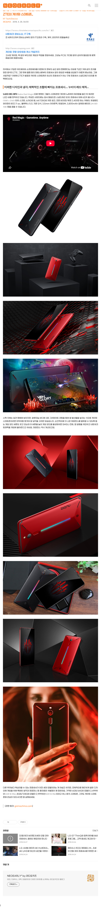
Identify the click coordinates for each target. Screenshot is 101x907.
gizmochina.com (23, 806)
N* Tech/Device (10, 19)
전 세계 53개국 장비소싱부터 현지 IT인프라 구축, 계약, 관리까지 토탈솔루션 (37, 37)
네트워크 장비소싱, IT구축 (18, 34)
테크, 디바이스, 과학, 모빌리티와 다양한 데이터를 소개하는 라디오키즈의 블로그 (36, 879)
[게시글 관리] (14, 822)
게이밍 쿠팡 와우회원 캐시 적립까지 (22, 52)
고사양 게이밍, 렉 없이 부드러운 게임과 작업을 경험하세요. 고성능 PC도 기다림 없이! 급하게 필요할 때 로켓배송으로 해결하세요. (50, 56)
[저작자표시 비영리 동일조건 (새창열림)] (31, 822)
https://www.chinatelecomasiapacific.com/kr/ (28, 31)
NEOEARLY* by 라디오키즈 (22, 876)
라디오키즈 (7, 22)
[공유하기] (11, 822)
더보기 (95, 830)
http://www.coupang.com (18, 48)
